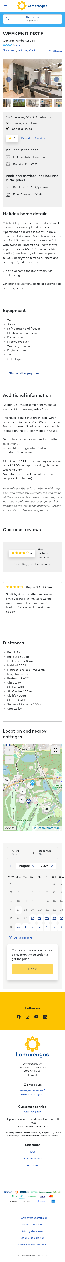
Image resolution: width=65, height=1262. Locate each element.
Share (57, 51)
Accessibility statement (32, 1244)
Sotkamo (9, 50)
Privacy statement (32, 1231)
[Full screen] (55, 750)
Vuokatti (35, 50)
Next (56, 79)
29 (54, 918)
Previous (8, 79)
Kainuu (22, 50)
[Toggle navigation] (5, 6)
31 (18, 927)
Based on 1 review (33, 138)
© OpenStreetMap (47, 828)
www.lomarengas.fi (32, 1094)
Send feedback (32, 1158)
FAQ (32, 1152)
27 (39, 918)
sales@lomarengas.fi (32, 1090)
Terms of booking (32, 1224)
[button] (8, 745)
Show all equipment (25, 373)
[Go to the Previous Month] (10, 866)
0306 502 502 (32, 1112)
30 (61, 918)
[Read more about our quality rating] (18, 46)
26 (32, 918)
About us (32, 1165)
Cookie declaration (32, 1238)
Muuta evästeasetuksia (32, 1218)
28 (47, 918)
